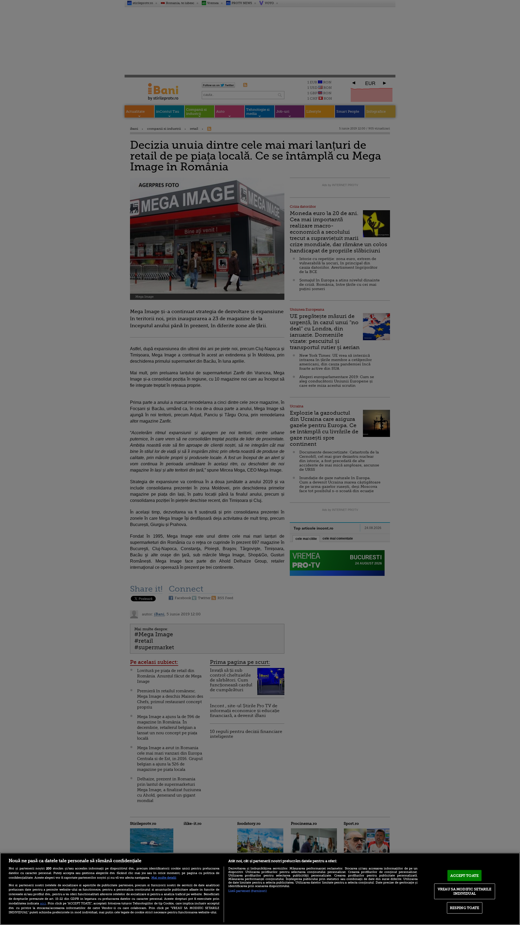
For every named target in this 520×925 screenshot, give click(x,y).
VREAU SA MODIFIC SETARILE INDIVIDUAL (464, 891)
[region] (260, 889)
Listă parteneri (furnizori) (247, 891)
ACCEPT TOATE (464, 875)
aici (43, 903)
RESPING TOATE (464, 908)
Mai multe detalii (163, 877)
